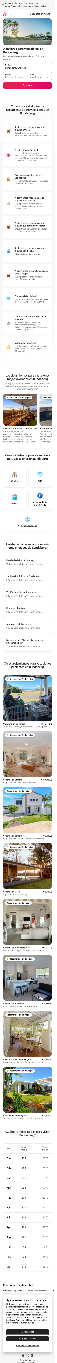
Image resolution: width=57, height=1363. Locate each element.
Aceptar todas (27, 1332)
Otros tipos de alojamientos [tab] (40, 1291)
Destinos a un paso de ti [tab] (13, 1291)
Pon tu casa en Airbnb (39, 14)
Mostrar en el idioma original (34, 6)
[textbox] (15, 77)
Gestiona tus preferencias (27, 1345)
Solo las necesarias (27, 1339)
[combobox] (27, 68)
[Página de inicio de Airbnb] (5, 14)
